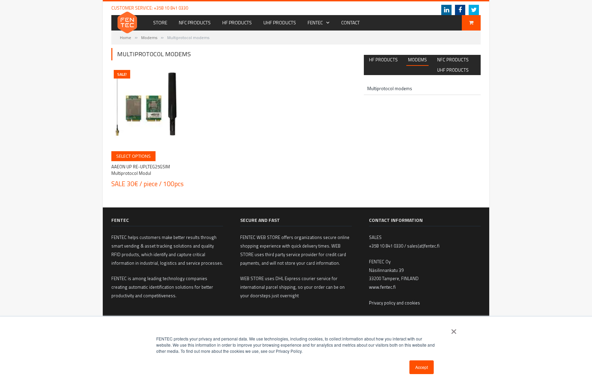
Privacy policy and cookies (394, 302)
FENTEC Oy (373, 7)
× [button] (454, 329)
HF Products (237, 22)
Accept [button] (421, 367)
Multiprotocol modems (389, 88)
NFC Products (195, 22)
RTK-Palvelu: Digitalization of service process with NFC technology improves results (284, 8)
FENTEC (315, 22)
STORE (160, 22)
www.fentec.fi (382, 287)
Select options (133, 156)
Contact (350, 22)
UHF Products (279, 22)
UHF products (453, 70)
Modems (149, 37)
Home (125, 37)
